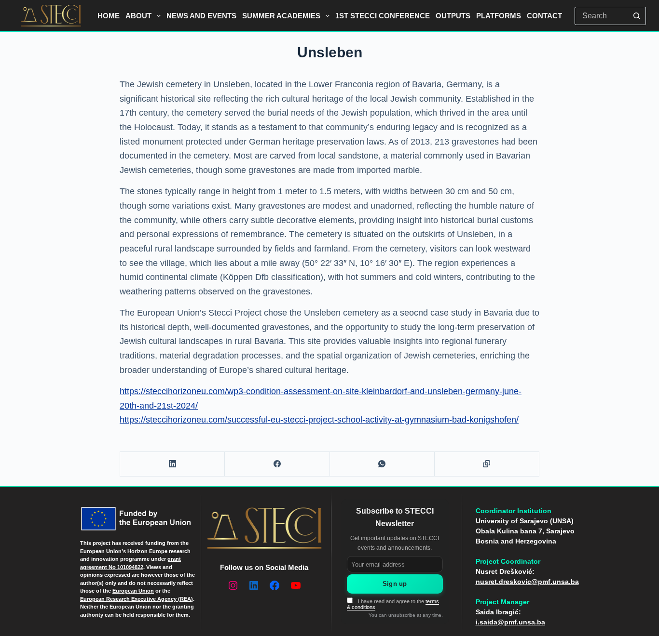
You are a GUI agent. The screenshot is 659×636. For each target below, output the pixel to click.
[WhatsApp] (382, 464)
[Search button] (636, 16)
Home (108, 16)
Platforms (498, 16)
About (138, 16)
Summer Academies (281, 16)
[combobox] (601, 16)
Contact (544, 16)
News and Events (201, 16)
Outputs (453, 16)
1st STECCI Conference (382, 16)
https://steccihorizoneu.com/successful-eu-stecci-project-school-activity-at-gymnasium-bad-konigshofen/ (319, 419)
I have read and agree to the (393, 604)
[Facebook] (277, 464)
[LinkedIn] (172, 464)
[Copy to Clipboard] (487, 464)
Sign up (395, 583)
